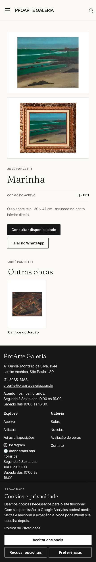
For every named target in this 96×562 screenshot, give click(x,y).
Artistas (10, 429)
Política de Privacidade (22, 528)
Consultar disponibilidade (33, 229)
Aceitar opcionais (48, 540)
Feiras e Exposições (19, 437)
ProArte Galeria (25, 356)
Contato (57, 445)
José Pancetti (19, 168)
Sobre (55, 421)
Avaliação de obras (66, 437)
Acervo (9, 421)
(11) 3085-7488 (16, 379)
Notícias (57, 429)
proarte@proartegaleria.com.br (28, 385)
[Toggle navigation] (7, 10)
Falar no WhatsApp (27, 243)
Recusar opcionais (26, 552)
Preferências (70, 552)
